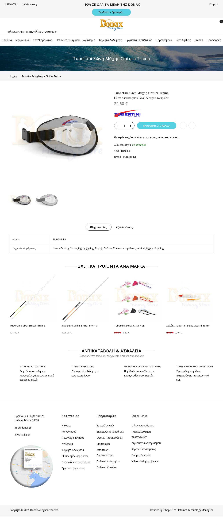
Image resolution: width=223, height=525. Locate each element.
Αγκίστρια (67, 443)
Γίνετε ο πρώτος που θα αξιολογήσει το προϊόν (141, 98)
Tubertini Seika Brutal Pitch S (27, 325)
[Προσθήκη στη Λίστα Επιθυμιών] (183, 125)
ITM (174, 510)
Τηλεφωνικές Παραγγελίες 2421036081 (32, 32)
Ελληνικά (213, 4)
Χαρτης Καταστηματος (144, 449)
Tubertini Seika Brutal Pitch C (80, 325)
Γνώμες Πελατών (141, 455)
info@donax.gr (30, 4)
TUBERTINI (129, 156)
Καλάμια (66, 425)
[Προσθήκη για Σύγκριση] (192, 125)
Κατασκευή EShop (159, 510)
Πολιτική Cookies (106, 467)
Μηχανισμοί (69, 431)
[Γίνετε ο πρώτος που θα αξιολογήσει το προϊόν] (33, 329)
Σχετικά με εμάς (105, 425)
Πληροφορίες (98, 227)
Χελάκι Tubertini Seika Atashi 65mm (188, 325)
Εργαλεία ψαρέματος (73, 468)
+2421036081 (22, 435)
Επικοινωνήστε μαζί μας (110, 431)
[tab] (99, 227)
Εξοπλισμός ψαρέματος (75, 456)
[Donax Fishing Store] (111, 25)
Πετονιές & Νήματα (73, 437)
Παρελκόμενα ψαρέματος (76, 462)
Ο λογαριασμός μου (143, 425)
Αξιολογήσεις (124, 227)
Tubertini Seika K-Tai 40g (129, 325)
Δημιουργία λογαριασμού (146, 443)
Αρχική (13, 76)
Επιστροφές (103, 443)
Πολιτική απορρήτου (108, 461)
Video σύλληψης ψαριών (145, 461)
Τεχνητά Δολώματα (73, 450)
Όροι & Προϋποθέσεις (109, 437)
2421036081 (11, 4)
